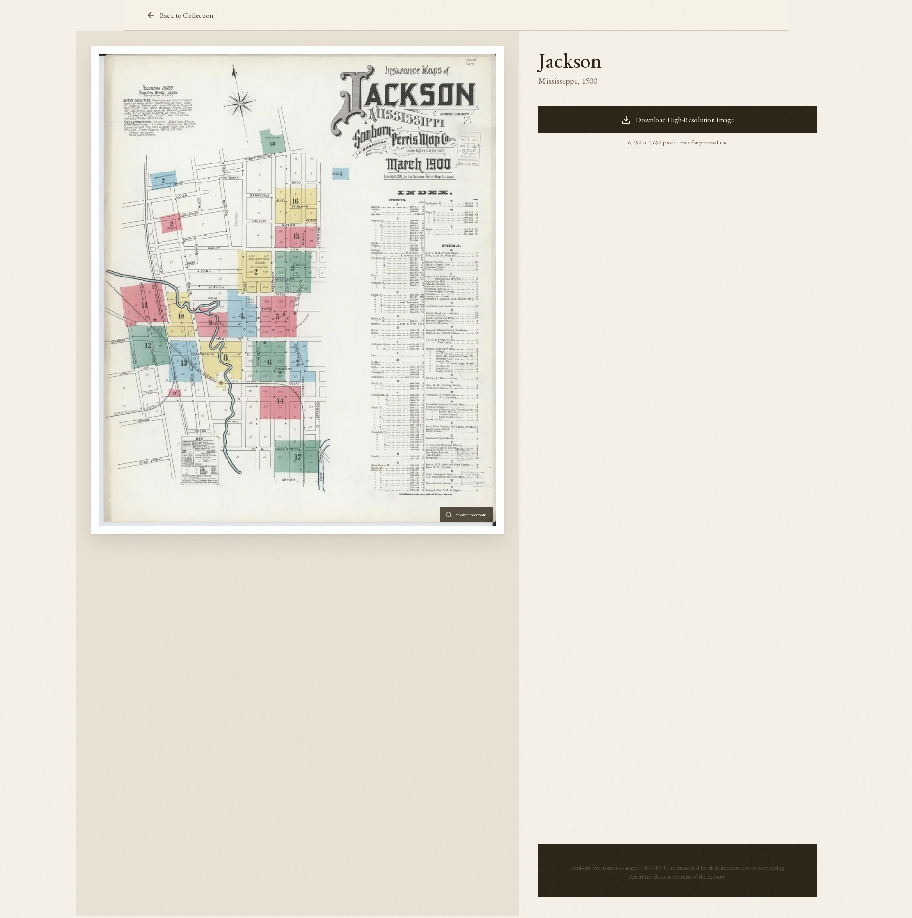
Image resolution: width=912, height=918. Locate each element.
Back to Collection (186, 15)
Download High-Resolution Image (685, 119)
